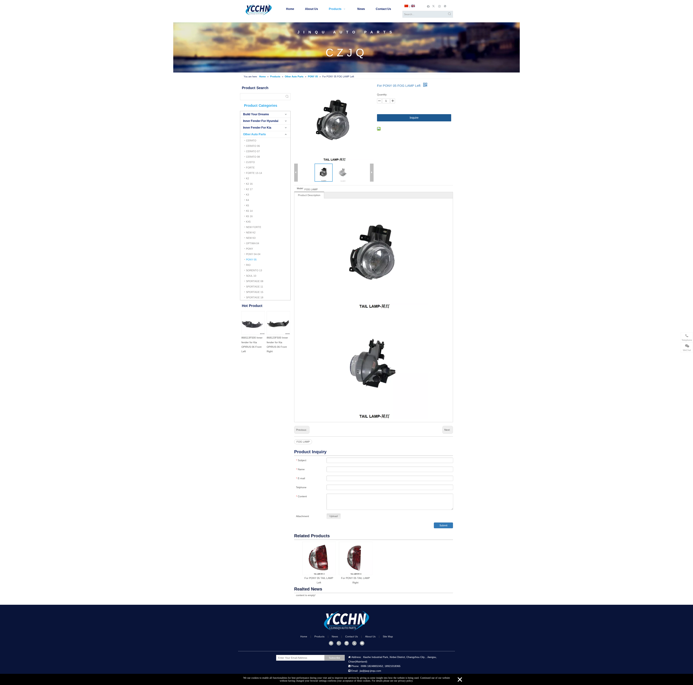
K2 (247, 178)
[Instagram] (439, 6)
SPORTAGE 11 (254, 286)
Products (319, 636)
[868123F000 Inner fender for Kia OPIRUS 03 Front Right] (277, 322)
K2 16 (249, 183)
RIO (248, 265)
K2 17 (249, 189)
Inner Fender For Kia (257, 127)
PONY (249, 248)
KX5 (248, 221)
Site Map (388, 636)
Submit (443, 525)
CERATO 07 (253, 151)
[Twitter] (434, 6)
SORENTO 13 (254, 270)
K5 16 (249, 216)
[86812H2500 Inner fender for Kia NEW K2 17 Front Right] (252, 322)
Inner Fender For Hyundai (260, 120)
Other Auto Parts (254, 134)
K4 (247, 200)
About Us (370, 636)
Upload (334, 516)
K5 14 (249, 210)
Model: (300, 188)
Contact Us (351, 636)
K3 (247, 194)
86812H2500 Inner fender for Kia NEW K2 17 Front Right (252, 342)
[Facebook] (428, 6)
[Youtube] (362, 643)
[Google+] (339, 643)
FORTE (250, 167)
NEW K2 (251, 232)
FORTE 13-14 (254, 173)
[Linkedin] (346, 643)
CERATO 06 (253, 145)
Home (303, 636)
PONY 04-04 (253, 254)
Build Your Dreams (256, 114)
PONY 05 (251, 259)
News (335, 636)
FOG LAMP (303, 441)
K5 (247, 205)
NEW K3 (251, 237)
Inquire (414, 117)
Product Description (309, 195)
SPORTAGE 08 (254, 281)
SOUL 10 (251, 275)
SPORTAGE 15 (254, 292)
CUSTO (250, 162)
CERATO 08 (253, 156)
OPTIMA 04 (252, 243)
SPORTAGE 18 (254, 297)
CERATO (251, 140)
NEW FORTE (253, 227)
